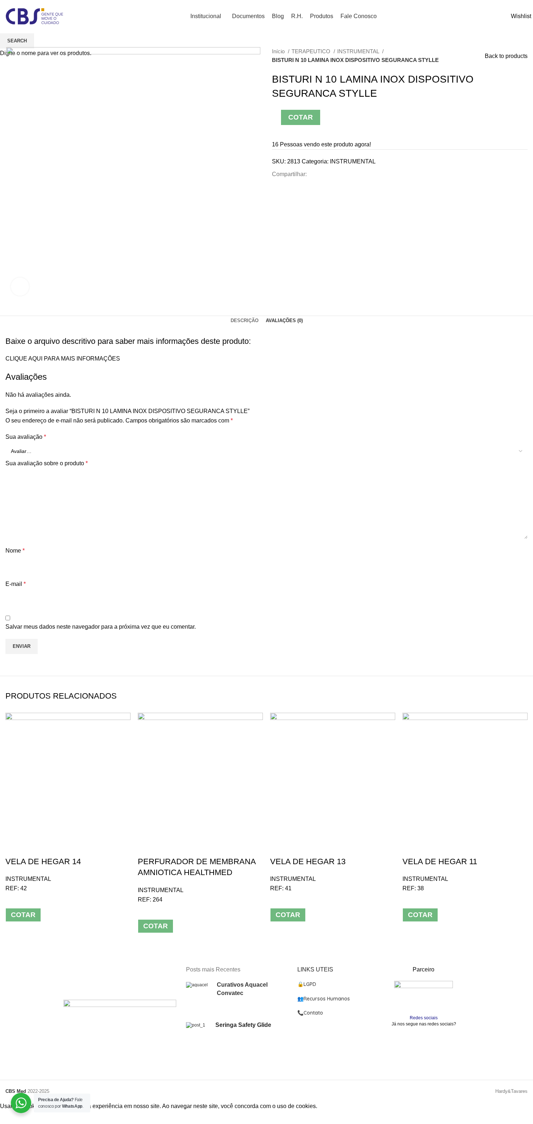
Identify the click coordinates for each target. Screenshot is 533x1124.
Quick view (14, 847)
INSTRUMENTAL (28, 879)
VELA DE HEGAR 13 (308, 861)
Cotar (23, 915)
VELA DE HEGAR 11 (439, 861)
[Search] (502, 16)
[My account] (508, 16)
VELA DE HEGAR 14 (43, 861)
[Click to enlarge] (20, 287)
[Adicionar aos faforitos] (34, 847)
